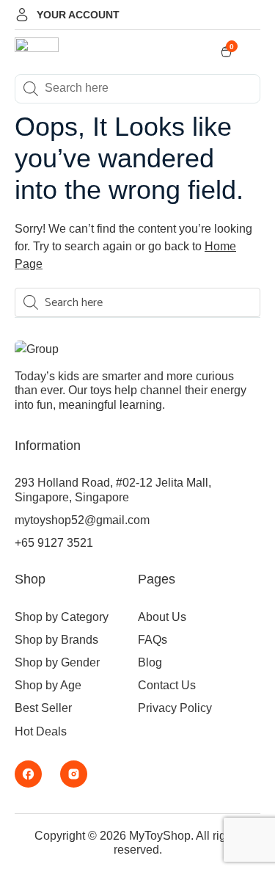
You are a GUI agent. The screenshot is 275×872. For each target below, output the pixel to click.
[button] (254, 52)
